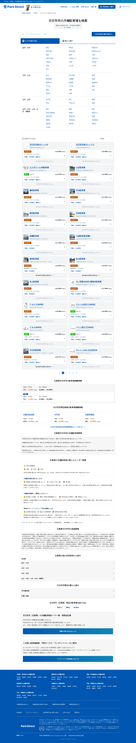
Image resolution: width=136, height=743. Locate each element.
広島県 (35, 13)
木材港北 (72, 120)
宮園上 (48, 120)
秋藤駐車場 (34, 236)
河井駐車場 (80, 213)
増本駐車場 (34, 259)
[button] (68, 563)
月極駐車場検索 (26, 13)
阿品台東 (72, 51)
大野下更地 (49, 58)
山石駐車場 (80, 167)
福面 (93, 99)
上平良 (94, 65)
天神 (70, 93)
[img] (45, 34)
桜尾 (93, 75)
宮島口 (71, 113)
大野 (93, 55)
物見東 (71, 123)
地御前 (71, 82)
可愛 (47, 65)
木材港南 (95, 120)
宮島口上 (95, 113)
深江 (70, 99)
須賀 (70, 90)
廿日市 (48, 99)
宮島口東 (72, 116)
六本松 (48, 127)
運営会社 (77, 712)
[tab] (40, 41)
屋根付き (59, 607)
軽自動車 (76, 607)
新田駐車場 (34, 213)
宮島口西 (49, 116)
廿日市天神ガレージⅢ (39, 145)
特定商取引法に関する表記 (51, 712)
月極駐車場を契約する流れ (40, 704)
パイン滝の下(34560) (84, 327)
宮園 (93, 116)
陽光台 (94, 123)
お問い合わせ (85, 7)
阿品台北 (95, 47)
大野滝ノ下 (72, 58)
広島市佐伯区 (28, 415)
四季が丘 (49, 82)
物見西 (48, 123)
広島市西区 (89, 415)
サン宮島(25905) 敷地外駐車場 (88, 282)
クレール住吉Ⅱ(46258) (85, 304)
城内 (93, 86)
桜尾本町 (49, 79)
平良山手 (72, 103)
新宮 (47, 90)
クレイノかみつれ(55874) (86, 350)
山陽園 (71, 79)
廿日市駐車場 (35, 350)
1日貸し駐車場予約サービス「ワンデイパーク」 (51, 735)
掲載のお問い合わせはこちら (68, 631)
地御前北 (95, 82)
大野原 (48, 62)
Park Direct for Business (75, 735)
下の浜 (48, 86)
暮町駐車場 (34, 190)
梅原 (47, 55)
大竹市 (57, 415)
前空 (47, 109)
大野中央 (95, 58)
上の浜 (71, 65)
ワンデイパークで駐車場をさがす (67, 659)
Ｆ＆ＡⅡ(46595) (36, 304)
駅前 (70, 55)
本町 (93, 103)
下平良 (71, 86)
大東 (70, 62)
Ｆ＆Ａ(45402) (36, 327)
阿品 (47, 47)
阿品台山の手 (96, 51)
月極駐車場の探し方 (22, 704)
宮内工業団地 (50, 113)
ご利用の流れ (64, 7)
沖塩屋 (94, 62)
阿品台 (71, 47)
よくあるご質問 (74, 7)
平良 (47, 103)
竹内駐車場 (80, 190)
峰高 (70, 109)
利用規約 (19, 712)
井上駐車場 (34, 282)
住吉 (93, 90)
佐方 (47, 75)
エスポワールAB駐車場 (39, 167)
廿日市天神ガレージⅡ (85, 145)
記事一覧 (93, 7)
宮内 (93, 109)
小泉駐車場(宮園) (83, 236)
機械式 (68, 607)
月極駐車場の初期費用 (58, 704)
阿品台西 (49, 51)
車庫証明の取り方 (74, 704)
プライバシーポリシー (32, 712)
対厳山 (48, 93)
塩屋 (93, 79)
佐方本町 (72, 75)
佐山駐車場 (80, 259)
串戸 (47, 69)
